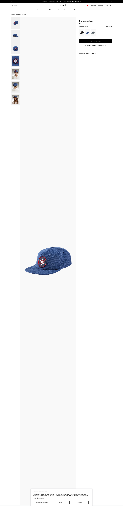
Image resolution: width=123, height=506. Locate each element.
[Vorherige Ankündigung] (11, 1)
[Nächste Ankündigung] (111, 1)
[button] (39, 10)
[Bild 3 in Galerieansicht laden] (15, 48)
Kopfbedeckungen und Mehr (70, 9)
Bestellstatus (93, 5)
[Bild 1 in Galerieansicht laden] (15, 23)
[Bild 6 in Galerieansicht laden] (15, 87)
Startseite (13, 14)
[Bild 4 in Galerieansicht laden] (15, 61)
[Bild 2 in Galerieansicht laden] (15, 36)
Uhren (38, 9)
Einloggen (106, 5)
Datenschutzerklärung (38, 498)
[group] (81, 18)
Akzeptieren (61, 502)
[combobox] (20, 5)
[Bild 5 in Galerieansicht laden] (15, 74)
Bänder (59, 9)
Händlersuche (100, 5)
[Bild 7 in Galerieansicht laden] (15, 99)
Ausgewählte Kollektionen (49, 9)
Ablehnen (79, 502)
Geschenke (82, 9)
